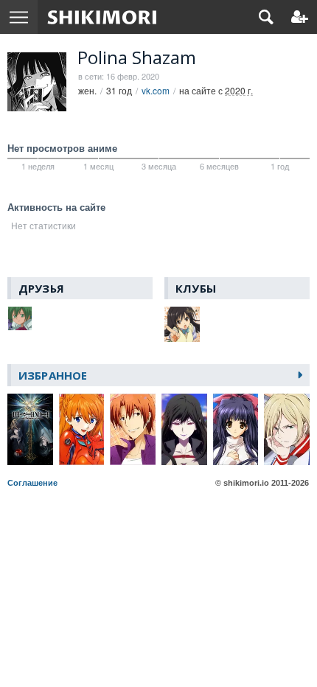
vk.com (156, 90)
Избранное (52, 375)
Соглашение (32, 482)
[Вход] (299, 17)
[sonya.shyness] (20, 318)
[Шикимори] (102, 17)
